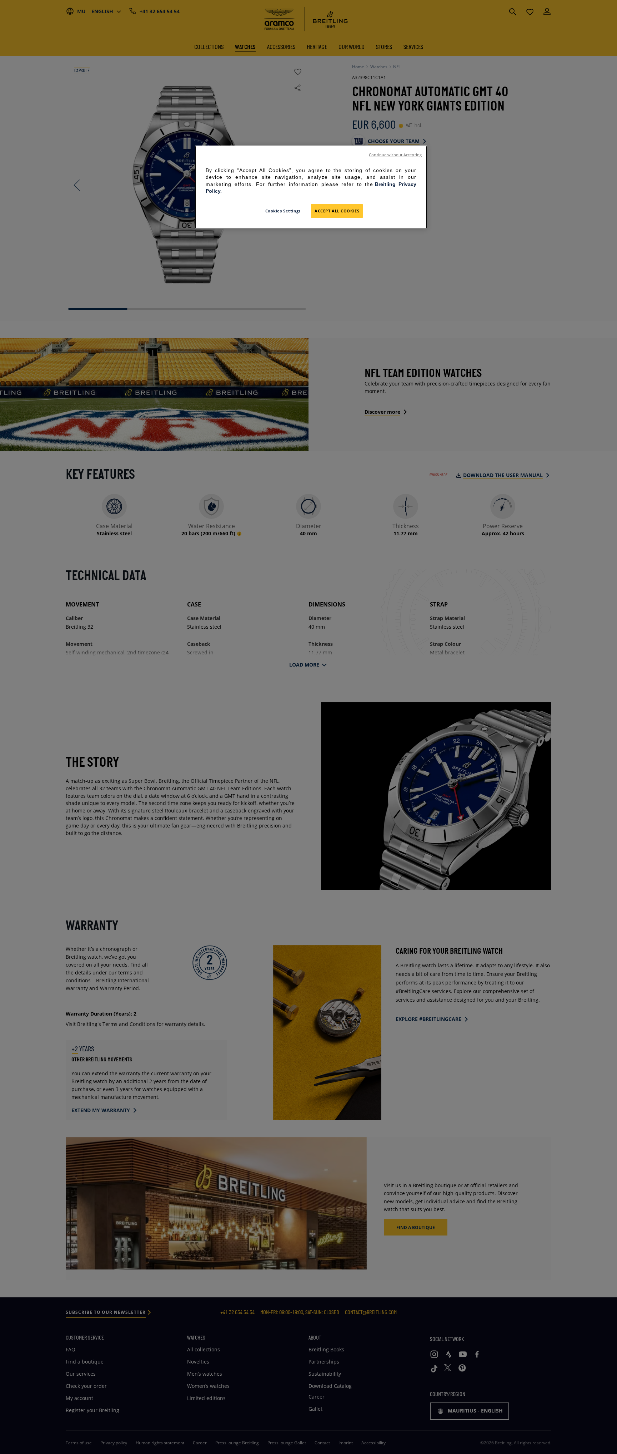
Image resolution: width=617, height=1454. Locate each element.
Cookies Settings (283, 210)
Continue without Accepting (395, 154)
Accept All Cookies (337, 210)
